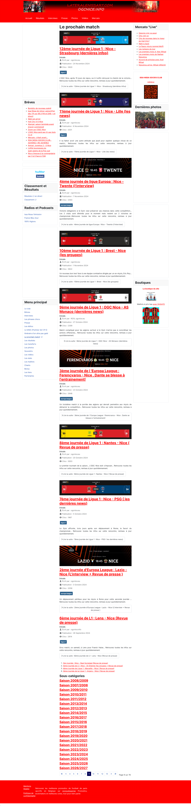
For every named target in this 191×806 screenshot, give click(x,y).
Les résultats (29, 340)
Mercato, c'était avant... (38, 137)
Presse (64, 18)
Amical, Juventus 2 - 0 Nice (39, 145)
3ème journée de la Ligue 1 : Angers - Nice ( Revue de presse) (89, 671)
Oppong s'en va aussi (148, 33)
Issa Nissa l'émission (32, 214)
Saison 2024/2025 (73, 759)
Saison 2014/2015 (73, 713)
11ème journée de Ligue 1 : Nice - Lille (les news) (94, 113)
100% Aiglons (30, 221)
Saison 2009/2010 (73, 690)
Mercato (96, 18)
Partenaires (29, 376)
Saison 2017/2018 (73, 726)
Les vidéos (28, 355)
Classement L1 (30, 200)
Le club (27, 308)
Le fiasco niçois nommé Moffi (151, 46)
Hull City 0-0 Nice (35, 121)
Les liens (28, 372)
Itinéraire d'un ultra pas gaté (36, 333)
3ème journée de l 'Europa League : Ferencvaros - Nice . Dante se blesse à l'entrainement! (92, 375)
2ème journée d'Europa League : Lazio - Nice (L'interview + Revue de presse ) (93, 572)
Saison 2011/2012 (72, 699)
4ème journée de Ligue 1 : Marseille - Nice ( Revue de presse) (88, 668)
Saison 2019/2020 (73, 736)
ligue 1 (63, 72)
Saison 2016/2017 (73, 717)
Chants (27, 365)
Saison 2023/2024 (73, 754)
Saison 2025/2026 (73, 763)
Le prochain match (32, 337)
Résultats (40, 18)
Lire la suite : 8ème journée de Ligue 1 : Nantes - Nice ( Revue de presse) (93, 474)
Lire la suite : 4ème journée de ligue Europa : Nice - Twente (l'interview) (92, 224)
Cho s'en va (144, 36)
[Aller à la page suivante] (111, 774)
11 (98, 774)
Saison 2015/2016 (73, 722)
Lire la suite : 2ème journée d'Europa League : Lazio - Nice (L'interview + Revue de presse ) (96, 608)
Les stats (28, 358)
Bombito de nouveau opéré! (39, 108)
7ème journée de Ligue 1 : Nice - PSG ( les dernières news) (94, 501)
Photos (74, 18)
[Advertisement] (40, 62)
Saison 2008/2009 (73, 680)
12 (102, 774)
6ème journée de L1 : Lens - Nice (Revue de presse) (93, 620)
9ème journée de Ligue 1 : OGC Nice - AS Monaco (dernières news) (94, 309)
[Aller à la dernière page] (115, 774)
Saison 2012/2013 (73, 708)
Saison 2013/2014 (73, 703)
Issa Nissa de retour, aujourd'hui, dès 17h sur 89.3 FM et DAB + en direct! (41, 113)
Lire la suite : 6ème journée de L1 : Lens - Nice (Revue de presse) (89, 656)
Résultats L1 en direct (33, 196)
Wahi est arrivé (34, 119)
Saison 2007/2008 (73, 685)
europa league (66, 205)
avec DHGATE (159, 304)
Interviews (52, 18)
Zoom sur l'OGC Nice (37, 129)
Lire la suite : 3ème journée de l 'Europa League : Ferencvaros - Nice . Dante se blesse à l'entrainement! (96, 416)
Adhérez (150, 82)
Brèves (27, 312)
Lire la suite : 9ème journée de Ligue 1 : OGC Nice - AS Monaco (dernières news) (96, 342)
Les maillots (29, 362)
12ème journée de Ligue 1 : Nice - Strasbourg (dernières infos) (87, 51)
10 (93, 774)
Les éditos (28, 326)
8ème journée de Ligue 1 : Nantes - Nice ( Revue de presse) (94, 445)
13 (107, 774)
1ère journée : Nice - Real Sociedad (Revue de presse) (85, 663)
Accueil (28, 18)
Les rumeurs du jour (147, 49)
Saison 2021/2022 (73, 745)
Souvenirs (28, 351)
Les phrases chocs (32, 319)
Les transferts (30, 344)
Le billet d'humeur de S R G (35, 330)
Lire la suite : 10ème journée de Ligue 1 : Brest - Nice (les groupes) (90, 282)
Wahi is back (144, 44)
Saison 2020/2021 (73, 740)
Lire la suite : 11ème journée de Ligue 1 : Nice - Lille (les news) (88, 152)
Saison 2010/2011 (73, 694)
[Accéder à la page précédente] (66, 774)
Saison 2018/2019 (73, 731)
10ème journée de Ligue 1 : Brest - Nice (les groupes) (92, 252)
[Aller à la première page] (61, 774)
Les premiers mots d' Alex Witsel (152, 52)
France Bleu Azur (31, 218)
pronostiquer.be (69, 791)
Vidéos (85, 18)
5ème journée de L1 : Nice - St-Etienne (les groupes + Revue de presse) (93, 666)
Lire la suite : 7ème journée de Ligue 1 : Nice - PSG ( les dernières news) (92, 539)
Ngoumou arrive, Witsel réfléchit (152, 65)
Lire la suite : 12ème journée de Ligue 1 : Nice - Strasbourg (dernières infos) (94, 86)
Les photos (29, 347)
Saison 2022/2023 (73, 749)
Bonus (27, 369)
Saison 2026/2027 (73, 768)
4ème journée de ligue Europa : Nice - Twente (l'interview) (91, 183)
